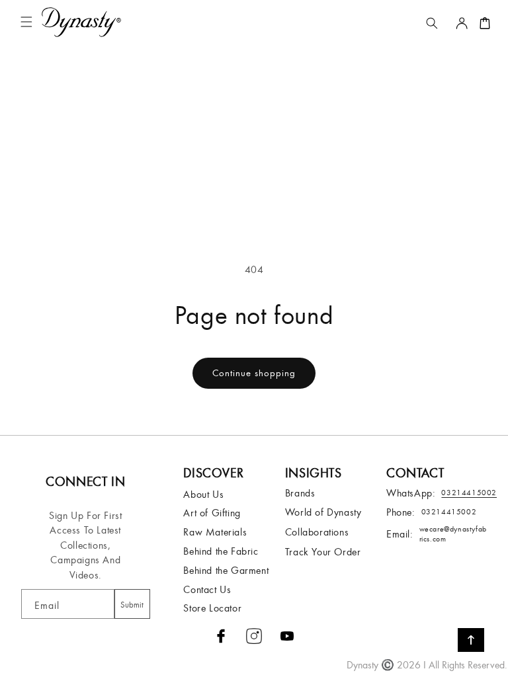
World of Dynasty (323, 511)
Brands (300, 492)
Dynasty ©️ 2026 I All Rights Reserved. (427, 664)
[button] (29, 22)
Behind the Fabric (220, 550)
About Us (203, 493)
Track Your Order (323, 551)
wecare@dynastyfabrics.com (453, 533)
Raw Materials (215, 531)
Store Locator (212, 607)
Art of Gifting (211, 512)
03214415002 (449, 511)
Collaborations (317, 531)
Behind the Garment (226, 570)
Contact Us (207, 589)
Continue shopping (254, 372)
